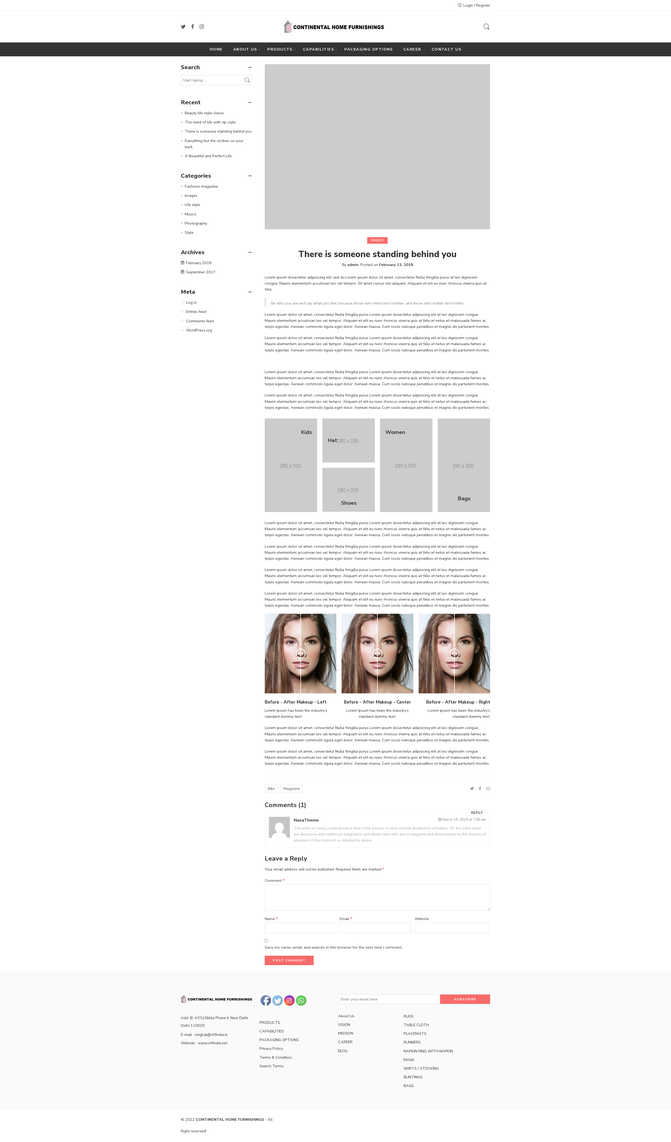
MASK (409, 1059)
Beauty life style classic (204, 113)
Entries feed (196, 311)
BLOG (343, 1050)
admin (353, 264)
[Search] (486, 27)
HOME (216, 49)
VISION (344, 1024)
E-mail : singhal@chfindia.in (204, 1034)
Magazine (291, 788)
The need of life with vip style (210, 122)
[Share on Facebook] (480, 788)
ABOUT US (245, 49)
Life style (192, 204)
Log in (191, 302)
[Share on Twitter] (472, 788)
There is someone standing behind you (218, 131)
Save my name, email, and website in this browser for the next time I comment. (334, 947)
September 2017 (200, 272)
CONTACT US (447, 49)
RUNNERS (412, 1042)
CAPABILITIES (318, 49)
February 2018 (199, 262)
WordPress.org (199, 330)
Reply (477, 812)
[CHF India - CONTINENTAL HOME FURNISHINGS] (335, 27)
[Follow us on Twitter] (183, 26)
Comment (275, 880)
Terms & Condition (275, 1057)
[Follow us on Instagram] (201, 26)
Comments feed (200, 321)
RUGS (409, 1016)
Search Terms (271, 1066)
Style (189, 232)
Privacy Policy (271, 1048)
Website (422, 918)
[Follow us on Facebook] (192, 26)
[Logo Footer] (217, 998)
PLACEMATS (415, 1033)
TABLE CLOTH (416, 1024)
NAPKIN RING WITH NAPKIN (428, 1051)
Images (377, 240)
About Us (346, 1016)
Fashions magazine (201, 186)
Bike (271, 788)
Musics (190, 214)
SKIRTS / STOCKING (421, 1068)
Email (346, 918)
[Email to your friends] (488, 788)
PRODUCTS (280, 49)
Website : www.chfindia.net (204, 1043)
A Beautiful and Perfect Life (208, 156)
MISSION (345, 1033)
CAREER (412, 49)
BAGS (409, 1085)
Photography (196, 223)
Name (271, 918)
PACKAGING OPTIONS (368, 49)
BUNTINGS (413, 1077)
